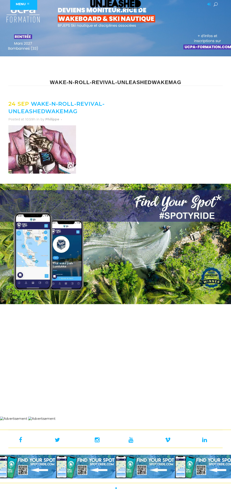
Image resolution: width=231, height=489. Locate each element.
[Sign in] (208, 4)
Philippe (52, 119)
